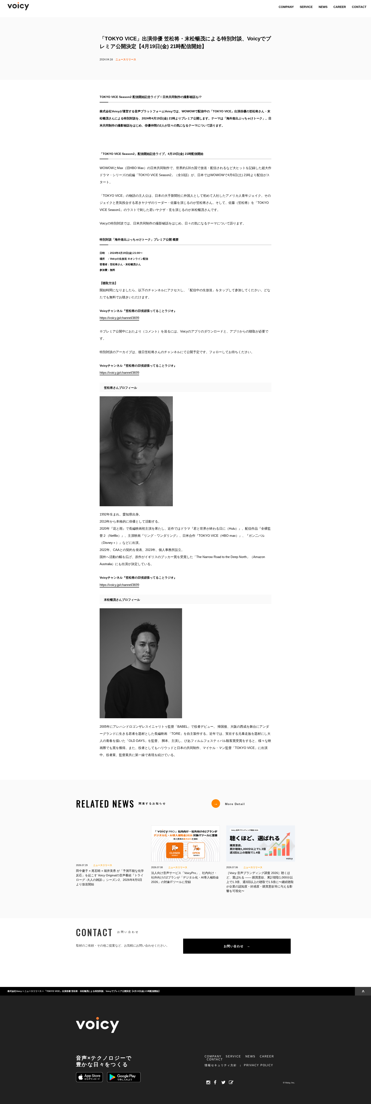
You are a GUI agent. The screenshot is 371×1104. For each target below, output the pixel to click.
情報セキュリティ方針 (221, 1065)
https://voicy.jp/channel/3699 (119, 318)
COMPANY (213, 1056)
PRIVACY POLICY (258, 1065)
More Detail (229, 803)
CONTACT (215, 1059)
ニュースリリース (126, 59)
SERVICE (233, 1056)
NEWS (250, 1056)
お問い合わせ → (237, 946)
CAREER (267, 1056)
